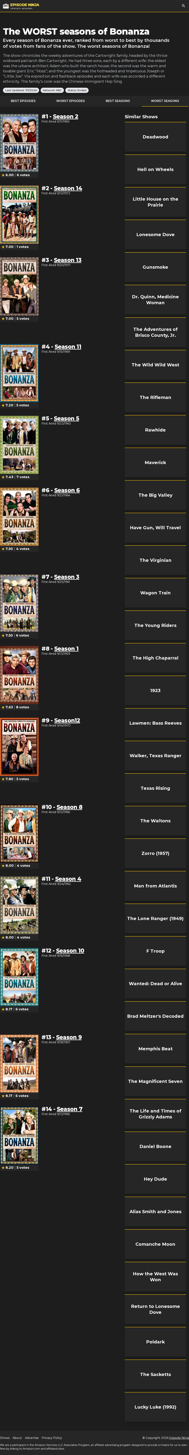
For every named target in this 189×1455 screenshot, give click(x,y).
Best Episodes (23, 101)
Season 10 (70, 950)
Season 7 (69, 1109)
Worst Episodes (70, 101)
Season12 (67, 720)
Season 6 (67, 490)
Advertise (32, 1438)
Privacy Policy (52, 1438)
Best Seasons (118, 101)
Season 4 (68, 878)
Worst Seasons (165, 101)
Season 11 (68, 346)
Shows (5, 1438)
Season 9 (69, 1037)
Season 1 (66, 648)
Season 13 (67, 260)
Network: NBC (52, 90)
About (17, 1438)
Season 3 (66, 576)
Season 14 (68, 188)
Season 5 (66, 418)
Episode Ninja (179, 1438)
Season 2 (65, 116)
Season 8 (69, 807)
